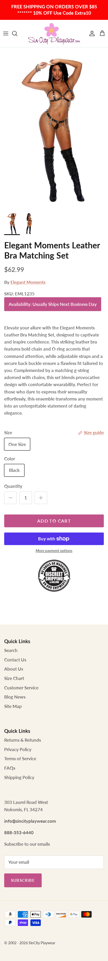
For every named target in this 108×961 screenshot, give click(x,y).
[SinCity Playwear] (54, 33)
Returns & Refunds (22, 740)
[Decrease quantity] (10, 497)
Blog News (14, 697)
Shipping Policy (19, 777)
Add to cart (54, 521)
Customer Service (21, 687)
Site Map (13, 706)
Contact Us (15, 659)
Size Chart (14, 678)
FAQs (9, 768)
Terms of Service (20, 758)
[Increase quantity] (41, 497)
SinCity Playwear (42, 943)
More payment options (54, 551)
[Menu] (6, 33)
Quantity (13, 486)
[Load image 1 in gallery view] (54, 128)
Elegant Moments (27, 282)
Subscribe (23, 880)
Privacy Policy (17, 749)
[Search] (17, 33)
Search (11, 650)
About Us (13, 669)
